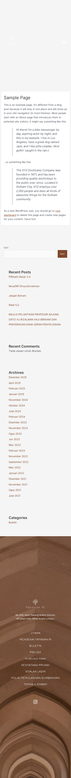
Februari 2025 (17, 388)
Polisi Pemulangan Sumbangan (35, 678)
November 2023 (18, 428)
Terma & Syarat (35, 685)
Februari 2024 (17, 416)
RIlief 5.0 (14, 305)
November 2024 (18, 399)
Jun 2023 (14, 439)
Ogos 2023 (15, 433)
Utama (35, 633)
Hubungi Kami (35, 659)
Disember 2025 (18, 377)
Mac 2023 (15, 444)
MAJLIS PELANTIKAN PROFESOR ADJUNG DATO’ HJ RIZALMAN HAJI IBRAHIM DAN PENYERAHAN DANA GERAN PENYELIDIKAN (35, 319)
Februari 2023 (17, 450)
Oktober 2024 (17, 405)
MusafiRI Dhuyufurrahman (24, 286)
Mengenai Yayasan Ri (35, 640)
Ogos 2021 (15, 490)
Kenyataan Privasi (35, 665)
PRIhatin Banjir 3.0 (20, 276)
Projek (35, 653)
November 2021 (18, 484)
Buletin (13, 522)
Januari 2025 (16, 394)
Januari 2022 (16, 473)
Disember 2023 (18, 422)
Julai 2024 (15, 411)
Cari (6, 247)
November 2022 (18, 456)
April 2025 (15, 382)
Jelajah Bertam (17, 295)
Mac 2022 (15, 467)
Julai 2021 (14, 495)
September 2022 (18, 461)
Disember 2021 (17, 478)
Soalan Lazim (35, 672)
